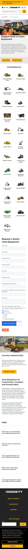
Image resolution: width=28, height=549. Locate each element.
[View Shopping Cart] (24, 11)
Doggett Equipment (7, 393)
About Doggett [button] (13, 498)
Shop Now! (10, 3)
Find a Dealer (6, 60)
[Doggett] (15, 7)
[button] (14, 432)
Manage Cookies (12, 542)
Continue (12, 546)
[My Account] (22, 7)
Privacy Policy (17, 537)
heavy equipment (9, 403)
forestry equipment (15, 412)
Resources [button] (13, 504)
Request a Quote (17, 60)
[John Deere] (5, 7)
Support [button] (13, 510)
